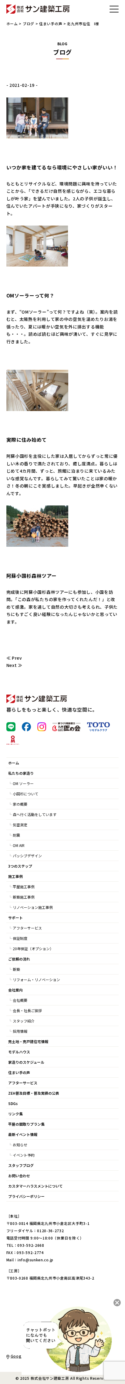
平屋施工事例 (24, 886)
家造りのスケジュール (26, 1062)
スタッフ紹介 (24, 1020)
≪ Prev (14, 658)
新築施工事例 (24, 896)
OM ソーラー (23, 783)
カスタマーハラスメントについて (35, 1185)
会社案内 (15, 989)
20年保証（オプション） (33, 948)
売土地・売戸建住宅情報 (28, 1041)
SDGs (13, 1103)
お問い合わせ (19, 1175)
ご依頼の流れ (19, 958)
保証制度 (20, 938)
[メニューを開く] (114, 9)
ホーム (12, 23)
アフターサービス (27, 927)
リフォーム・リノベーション (36, 979)
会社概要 (20, 1000)
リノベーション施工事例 (33, 907)
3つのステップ (20, 866)
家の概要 (20, 804)
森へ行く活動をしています (34, 814)
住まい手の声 (50, 23)
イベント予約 (24, 1155)
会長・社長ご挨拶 (27, 1010)
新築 (16, 969)
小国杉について (25, 793)
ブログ (28, 23)
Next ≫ (14, 665)
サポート (15, 917)
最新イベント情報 (22, 1134)
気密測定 (20, 824)
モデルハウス (19, 1051)
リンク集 (15, 1113)
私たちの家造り (21, 773)
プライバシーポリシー (26, 1196)
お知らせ (20, 1144)
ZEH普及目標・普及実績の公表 (33, 1093)
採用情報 (20, 1031)
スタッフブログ (21, 1165)
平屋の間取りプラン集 (26, 1124)
